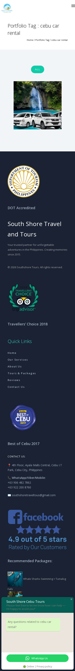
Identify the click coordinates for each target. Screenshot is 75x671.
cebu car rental (59, 39)
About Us (15, 366)
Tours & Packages (22, 373)
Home (30, 39)
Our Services (18, 359)
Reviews (14, 380)
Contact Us (16, 387)
